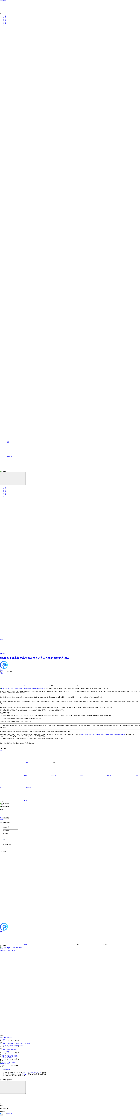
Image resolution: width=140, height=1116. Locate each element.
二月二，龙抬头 (4, 1051)
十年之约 (23, 1074)
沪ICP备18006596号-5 (34, 1072)
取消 (1, 818)
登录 (2, 1115)
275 (25, 944)
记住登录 (4, 1113)
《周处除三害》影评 (6, 1057)
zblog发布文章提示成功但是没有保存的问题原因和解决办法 (34, 657)
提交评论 (6, 818)
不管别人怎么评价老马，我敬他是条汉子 (11, 1045)
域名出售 (2, 1039)
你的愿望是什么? (5, 1063)
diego (1, 670)
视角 (1, 750)
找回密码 (9, 1113)
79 (52, 944)
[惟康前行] (6, 1069)
